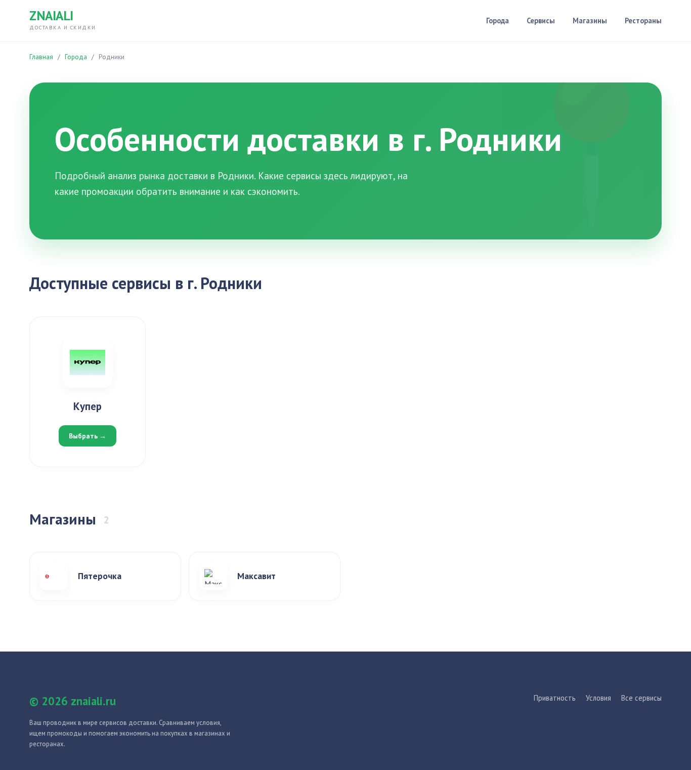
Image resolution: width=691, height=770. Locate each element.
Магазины (590, 20)
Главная (41, 57)
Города (497, 20)
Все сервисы (641, 698)
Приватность (555, 698)
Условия (598, 698)
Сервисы (541, 20)
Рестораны (643, 20)
